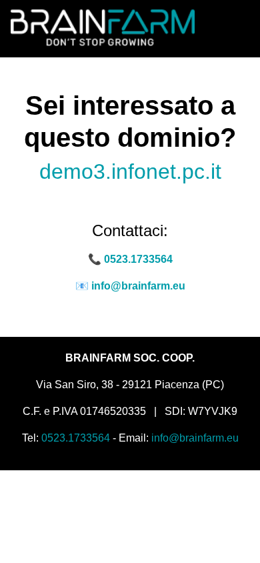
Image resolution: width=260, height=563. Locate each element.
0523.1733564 (138, 259)
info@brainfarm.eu (138, 286)
